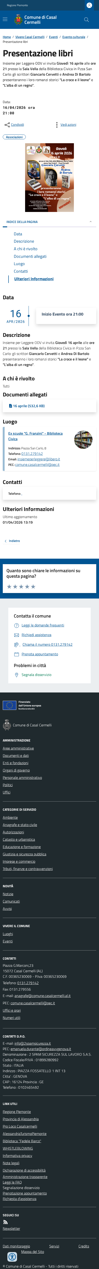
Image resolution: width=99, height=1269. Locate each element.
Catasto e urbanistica (19, 839)
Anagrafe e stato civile (20, 824)
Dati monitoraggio (16, 1246)
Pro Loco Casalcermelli (20, 1126)
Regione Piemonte (17, 5)
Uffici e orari (12, 1010)
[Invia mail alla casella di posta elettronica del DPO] (33, 1043)
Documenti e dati (16, 755)
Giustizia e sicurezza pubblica (24, 854)
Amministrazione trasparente (25, 1176)
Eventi (53, 36)
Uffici (6, 792)
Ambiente (10, 817)
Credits (84, 1246)
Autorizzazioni (13, 832)
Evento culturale (73, 36)
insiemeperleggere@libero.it (38, 459)
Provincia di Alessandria (21, 1119)
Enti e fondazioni (15, 763)
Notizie (8, 894)
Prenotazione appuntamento (25, 1193)
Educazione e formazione (22, 846)
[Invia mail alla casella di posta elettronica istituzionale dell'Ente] (43, 995)
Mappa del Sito (32, 1251)
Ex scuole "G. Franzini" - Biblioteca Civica (35, 436)
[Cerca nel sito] (84, 19)
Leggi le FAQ (12, 1182)
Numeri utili (11, 1017)
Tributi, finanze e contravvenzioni (28, 868)
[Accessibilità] (12, 1257)
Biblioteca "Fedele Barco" (22, 1141)
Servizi (54, 1246)
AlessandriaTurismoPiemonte (25, 1133)
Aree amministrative (18, 748)
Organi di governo (16, 770)
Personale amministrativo (22, 777)
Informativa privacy (17, 1155)
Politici (8, 785)
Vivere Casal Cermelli (29, 36)
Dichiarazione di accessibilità (24, 1170)
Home (7, 36)
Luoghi (8, 934)
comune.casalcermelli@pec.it (37, 464)
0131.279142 (32, 453)
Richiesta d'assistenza (19, 1198)
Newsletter (11, 1228)
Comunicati (11, 901)
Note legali (11, 1163)
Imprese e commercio (19, 861)
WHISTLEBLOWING (18, 1148)
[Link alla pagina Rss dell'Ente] (5, 1222)
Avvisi (7, 908)
